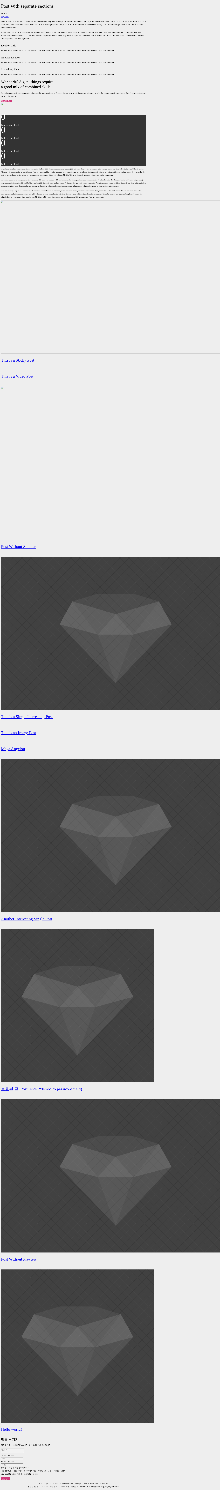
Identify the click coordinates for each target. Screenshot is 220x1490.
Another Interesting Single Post (26, 919)
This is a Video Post (17, 376)
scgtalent (5, 16)
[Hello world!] (77, 1422)
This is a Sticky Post (17, 360)
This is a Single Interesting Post (27, 716)
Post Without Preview (19, 1259)
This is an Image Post (18, 732)
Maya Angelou (13, 748)
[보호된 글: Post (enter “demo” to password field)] (77, 1081)
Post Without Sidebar (18, 546)
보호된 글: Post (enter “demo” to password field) (41, 1089)
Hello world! (11, 1429)
